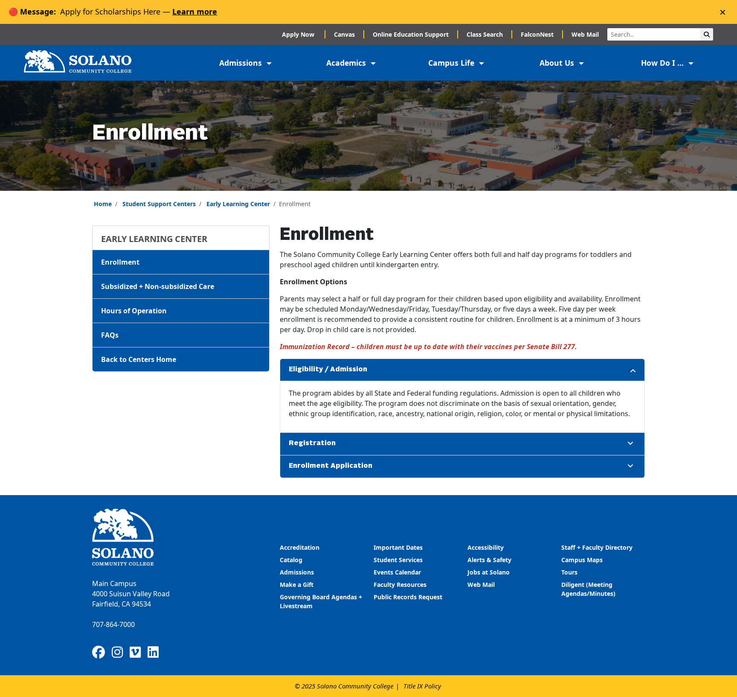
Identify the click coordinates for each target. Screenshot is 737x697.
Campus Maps (582, 560)
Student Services (398, 560)
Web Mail (585, 34)
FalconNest (537, 34)
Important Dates (398, 547)
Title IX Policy (422, 686)
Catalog (291, 560)
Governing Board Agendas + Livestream (321, 601)
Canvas (344, 34)
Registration (312, 443)
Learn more (194, 11)
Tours (569, 572)
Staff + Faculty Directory (597, 547)
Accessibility (485, 547)
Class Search (485, 34)
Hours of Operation (134, 310)
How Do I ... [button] (663, 63)
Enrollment (120, 262)
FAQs (110, 335)
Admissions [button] (241, 63)
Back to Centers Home (138, 359)
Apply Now (299, 34)
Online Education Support (411, 34)
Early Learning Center (238, 204)
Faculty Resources (400, 584)
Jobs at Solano (488, 572)
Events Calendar (397, 572)
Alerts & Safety (489, 560)
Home (103, 204)
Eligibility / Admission (328, 369)
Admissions (298, 572)
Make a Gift (296, 584)
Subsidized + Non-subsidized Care (157, 286)
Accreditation (299, 547)
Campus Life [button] (452, 63)
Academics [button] (347, 63)
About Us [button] (558, 63)
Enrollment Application (330, 466)
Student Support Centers (159, 204)
